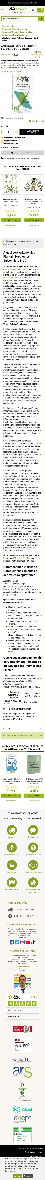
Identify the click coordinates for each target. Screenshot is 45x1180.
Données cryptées (12, 872)
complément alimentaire (17, 269)
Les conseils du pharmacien (19, 735)
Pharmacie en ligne (8, 26)
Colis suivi (12, 837)
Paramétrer (28, 1176)
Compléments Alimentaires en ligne (14, 29)
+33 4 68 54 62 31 (22, 966)
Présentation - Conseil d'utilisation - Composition (21, 243)
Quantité (4, 126)
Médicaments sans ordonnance (33, 891)
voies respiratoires (11, 277)
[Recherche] (41, 18)
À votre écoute (33, 837)
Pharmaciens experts (11, 855)
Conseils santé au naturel (33, 1152)
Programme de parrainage (33, 872)
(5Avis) (37, 57)
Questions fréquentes (33, 855)
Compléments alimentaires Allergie (14, 35)
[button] (3, 10)
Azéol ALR (25, 558)
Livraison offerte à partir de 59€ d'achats (22, 3)
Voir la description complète (11, 71)
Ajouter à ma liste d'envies (13, 118)
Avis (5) (6, 728)
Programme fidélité (12, 890)
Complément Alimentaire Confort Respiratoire (18, 32)
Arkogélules (5, 54)
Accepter (17, 1176)
